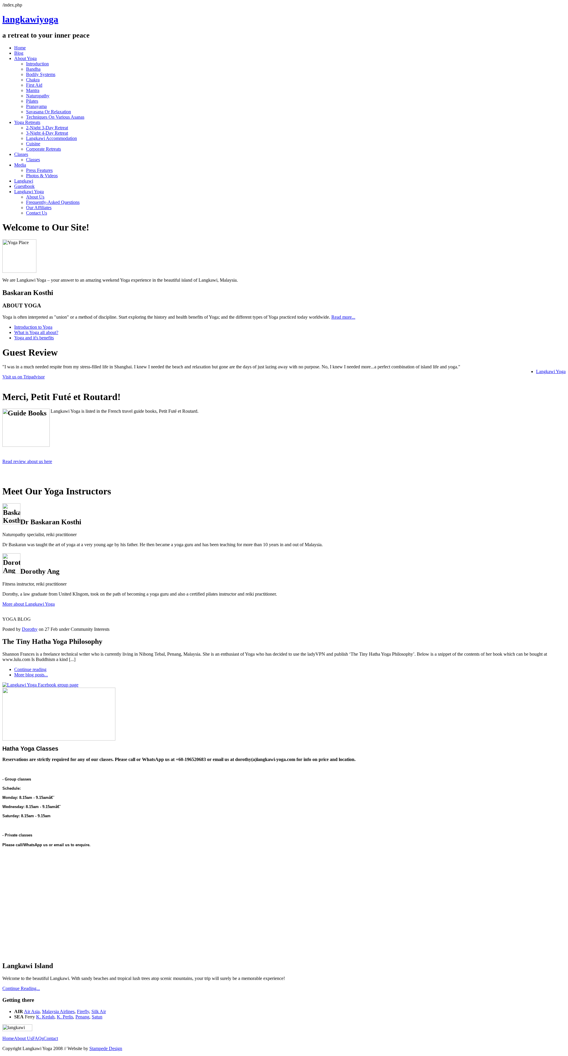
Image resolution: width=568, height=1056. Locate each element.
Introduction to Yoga (33, 327)
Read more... (343, 317)
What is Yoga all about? (36, 332)
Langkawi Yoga (551, 371)
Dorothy (30, 629)
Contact (50, 1038)
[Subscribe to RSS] (4, 610)
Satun (97, 1016)
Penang (82, 1016)
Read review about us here (27, 461)
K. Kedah (45, 1016)
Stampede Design (105, 1048)
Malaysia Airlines (58, 1011)
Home (8, 1038)
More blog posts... (31, 674)
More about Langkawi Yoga (28, 604)
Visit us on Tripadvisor (23, 376)
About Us (23, 1038)
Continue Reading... (21, 988)
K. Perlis (65, 1016)
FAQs (37, 1038)
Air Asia (32, 1011)
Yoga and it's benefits (34, 337)
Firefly (83, 1011)
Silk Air (98, 1011)
